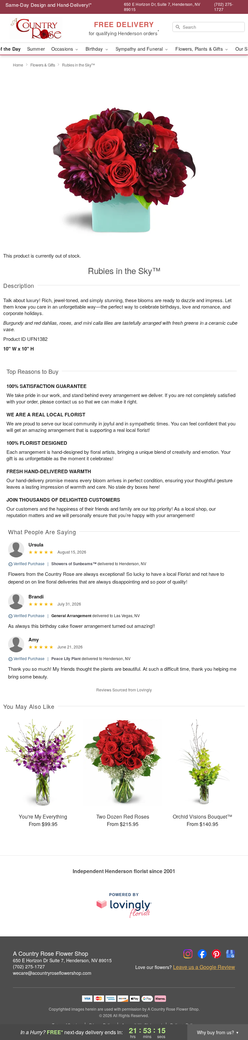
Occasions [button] (62, 49)
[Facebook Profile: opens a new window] (202, 953)
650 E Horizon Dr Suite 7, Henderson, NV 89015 (62, 960)
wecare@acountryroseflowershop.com (52, 973)
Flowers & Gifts (42, 64)
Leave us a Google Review (204, 967)
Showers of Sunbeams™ (74, 563)
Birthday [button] (95, 49)
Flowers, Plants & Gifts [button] (199, 49)
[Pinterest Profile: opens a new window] (216, 953)
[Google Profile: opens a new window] (230, 953)
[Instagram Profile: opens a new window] (187, 953)
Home (18, 64)
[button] (231, 1012)
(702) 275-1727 (29, 966)
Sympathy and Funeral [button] (140, 49)
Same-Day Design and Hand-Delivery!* (48, 4)
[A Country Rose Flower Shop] (43, 28)
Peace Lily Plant (66, 658)
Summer (36, 49)
